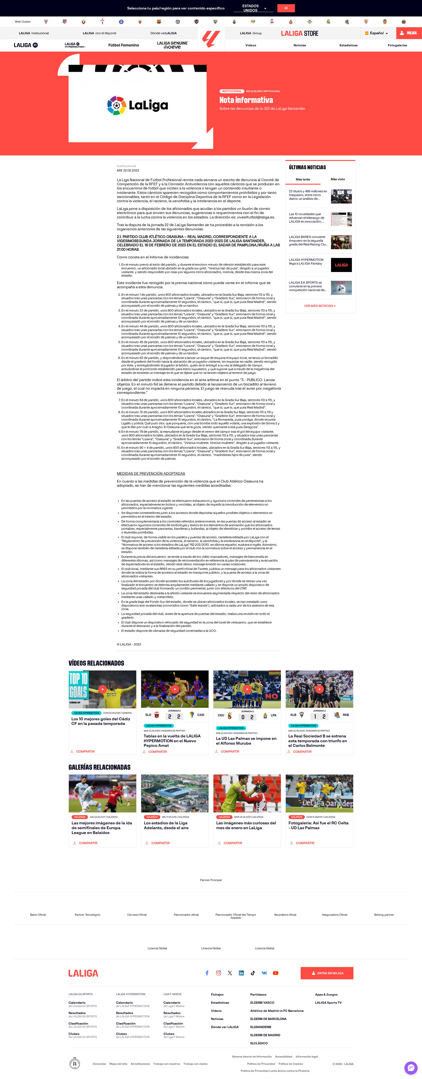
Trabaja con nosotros (166, 1063)
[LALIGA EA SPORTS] (26, 45)
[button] (26, 45)
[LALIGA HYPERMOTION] (75, 45)
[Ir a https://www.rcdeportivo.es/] (272, 21)
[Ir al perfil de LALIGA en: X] (230, 973)
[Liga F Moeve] (124, 45)
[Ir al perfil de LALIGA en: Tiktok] (253, 973)
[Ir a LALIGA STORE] (299, 33)
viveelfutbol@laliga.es (255, 217)
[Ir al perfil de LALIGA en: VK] (264, 973)
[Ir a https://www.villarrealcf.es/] (403, 21)
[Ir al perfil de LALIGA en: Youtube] (276, 973)
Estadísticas (349, 45)
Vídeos (251, 45)
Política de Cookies (291, 1063)
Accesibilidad (283, 1056)
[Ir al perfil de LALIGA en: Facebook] (207, 973)
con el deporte (99, 33)
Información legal (307, 1056)
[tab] (303, 179)
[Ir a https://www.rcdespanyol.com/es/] (290, 21)
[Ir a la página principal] (211, 49)
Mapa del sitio (118, 1063)
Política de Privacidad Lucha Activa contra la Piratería (275, 1070)
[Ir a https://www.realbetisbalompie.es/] (309, 21)
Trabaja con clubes (195, 1063)
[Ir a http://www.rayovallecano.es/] (253, 21)
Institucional (34, 33)
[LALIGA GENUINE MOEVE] (172, 45)
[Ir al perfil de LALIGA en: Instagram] (218, 973)
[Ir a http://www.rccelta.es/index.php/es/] (102, 21)
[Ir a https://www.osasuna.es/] (83, 21)
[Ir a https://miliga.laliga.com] (409, 33)
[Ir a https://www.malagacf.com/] (215, 21)
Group (251, 33)
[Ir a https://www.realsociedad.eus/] (347, 21)
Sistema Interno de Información (252, 1056)
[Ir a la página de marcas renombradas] (74, 1063)
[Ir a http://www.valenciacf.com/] (385, 21)
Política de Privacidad (261, 1063)
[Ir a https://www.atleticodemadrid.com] (64, 21)
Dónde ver (164, 33)
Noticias (300, 45)
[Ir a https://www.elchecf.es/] (140, 21)
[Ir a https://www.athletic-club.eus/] (46, 21)
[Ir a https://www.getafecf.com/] (178, 21)
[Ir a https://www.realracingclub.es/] (234, 21)
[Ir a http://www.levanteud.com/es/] (196, 21)
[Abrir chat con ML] (411, 1068)
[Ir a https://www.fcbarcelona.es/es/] (159, 21)
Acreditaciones (140, 1063)
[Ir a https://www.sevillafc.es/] (366, 21)
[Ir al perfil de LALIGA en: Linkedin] (241, 973)
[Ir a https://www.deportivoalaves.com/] (121, 21)
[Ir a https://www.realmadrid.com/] (328, 21)
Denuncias (99, 1063)
